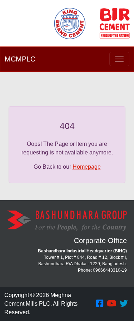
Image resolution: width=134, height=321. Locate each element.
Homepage (87, 167)
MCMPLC (20, 59)
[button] (99, 303)
